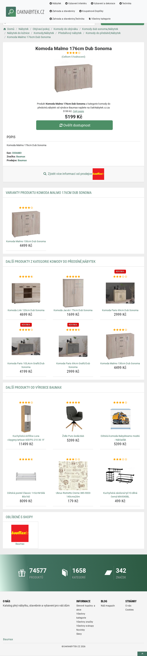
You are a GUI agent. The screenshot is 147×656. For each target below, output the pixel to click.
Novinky (80, 630)
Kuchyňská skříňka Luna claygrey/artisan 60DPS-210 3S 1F (25, 438)
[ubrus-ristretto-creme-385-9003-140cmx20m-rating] (73, 459)
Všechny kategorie (100, 18)
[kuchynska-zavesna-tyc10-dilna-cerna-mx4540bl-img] (120, 475)
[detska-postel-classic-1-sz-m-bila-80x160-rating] (26, 459)
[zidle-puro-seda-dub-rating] (73, 403)
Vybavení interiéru (77, 3)
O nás (128, 605)
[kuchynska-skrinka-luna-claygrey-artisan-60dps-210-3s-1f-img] (26, 418)
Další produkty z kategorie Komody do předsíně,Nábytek (51, 261)
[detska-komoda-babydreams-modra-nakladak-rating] (120, 403)
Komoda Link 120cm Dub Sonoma (26, 310)
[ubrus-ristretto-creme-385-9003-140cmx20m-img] (73, 475)
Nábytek (56, 3)
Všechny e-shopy (85, 626)
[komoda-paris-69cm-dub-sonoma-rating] (120, 277)
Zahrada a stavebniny (63, 11)
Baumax (20, 156)
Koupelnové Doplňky (92, 11)
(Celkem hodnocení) (73, 56)
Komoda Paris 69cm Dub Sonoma (120, 310)
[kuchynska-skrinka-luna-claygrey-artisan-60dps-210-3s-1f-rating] (26, 403)
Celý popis (78, 111)
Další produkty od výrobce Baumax (34, 387)
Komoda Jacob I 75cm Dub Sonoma (73, 310)
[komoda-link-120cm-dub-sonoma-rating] (26, 277)
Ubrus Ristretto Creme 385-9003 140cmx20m (73, 495)
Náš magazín (108, 605)
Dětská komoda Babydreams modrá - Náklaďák (120, 438)
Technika (126, 3)
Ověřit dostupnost (76, 125)
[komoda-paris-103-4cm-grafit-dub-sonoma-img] (26, 346)
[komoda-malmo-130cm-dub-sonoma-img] (26, 224)
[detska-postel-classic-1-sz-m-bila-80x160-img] (26, 475)
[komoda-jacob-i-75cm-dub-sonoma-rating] (73, 277)
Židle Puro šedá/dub (73, 436)
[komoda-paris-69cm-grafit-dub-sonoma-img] (73, 346)
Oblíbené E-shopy (19, 517)
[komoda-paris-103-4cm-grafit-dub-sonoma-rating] (26, 330)
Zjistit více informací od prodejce (70, 174)
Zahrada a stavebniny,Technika (68, 18)
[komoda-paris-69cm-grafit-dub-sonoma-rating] (73, 330)
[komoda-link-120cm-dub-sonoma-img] (26, 293)
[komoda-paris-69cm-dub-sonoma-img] (120, 293)
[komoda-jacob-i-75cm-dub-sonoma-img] (73, 293)
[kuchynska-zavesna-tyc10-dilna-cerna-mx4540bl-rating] (120, 459)
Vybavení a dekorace (104, 3)
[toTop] (142, 654)
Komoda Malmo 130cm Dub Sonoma (26, 241)
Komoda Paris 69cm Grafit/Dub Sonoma (73, 365)
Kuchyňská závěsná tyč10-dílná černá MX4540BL (120, 495)
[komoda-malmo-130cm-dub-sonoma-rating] (26, 208)
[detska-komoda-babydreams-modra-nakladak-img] (120, 418)
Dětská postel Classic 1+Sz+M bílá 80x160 (26, 495)
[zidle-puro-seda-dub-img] (73, 418)
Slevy (79, 634)
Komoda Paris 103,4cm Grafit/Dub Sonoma (25, 365)
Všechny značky (84, 621)
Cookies (129, 609)
